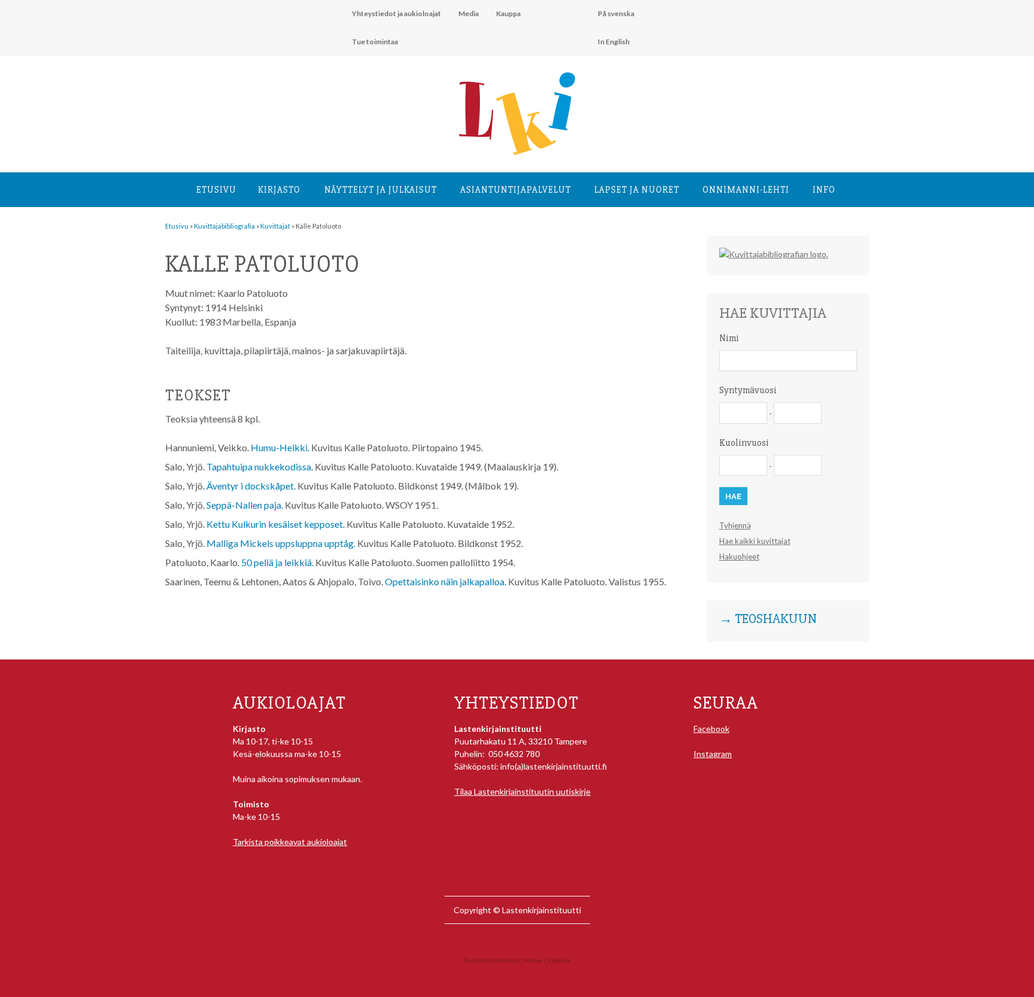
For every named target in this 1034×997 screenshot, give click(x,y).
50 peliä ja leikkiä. (277, 562)
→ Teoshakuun (768, 619)
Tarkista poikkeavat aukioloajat (290, 842)
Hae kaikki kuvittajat (754, 541)
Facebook (711, 729)
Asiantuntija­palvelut (515, 189)
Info (824, 189)
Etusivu (216, 189)
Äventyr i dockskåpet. (251, 485)
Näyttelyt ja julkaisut (380, 189)
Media (468, 13)
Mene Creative (547, 960)
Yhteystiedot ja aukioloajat (396, 13)
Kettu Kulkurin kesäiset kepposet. (275, 524)
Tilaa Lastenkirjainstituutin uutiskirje (522, 791)
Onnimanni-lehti (745, 189)
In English (613, 41)
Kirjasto (279, 189)
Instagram (713, 754)
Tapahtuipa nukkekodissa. (259, 466)
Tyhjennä (735, 525)
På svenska (616, 13)
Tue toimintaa (375, 41)
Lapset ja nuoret (636, 189)
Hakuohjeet (739, 556)
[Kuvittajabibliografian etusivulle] (773, 254)
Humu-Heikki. (280, 447)
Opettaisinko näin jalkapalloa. (445, 581)
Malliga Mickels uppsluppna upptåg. (280, 543)
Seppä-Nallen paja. (244, 504)
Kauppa (508, 13)
